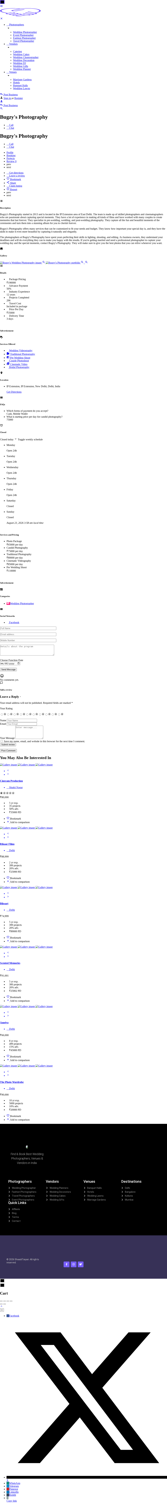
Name (3, 720)
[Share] (4, 1301)
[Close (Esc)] (1, 1301)
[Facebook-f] (66, 1264)
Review (11, 161)
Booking (11, 155)
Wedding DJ (19, 63)
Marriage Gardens (22, 79)
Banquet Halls (20, 85)
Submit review (8, 744)
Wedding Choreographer (25, 57)
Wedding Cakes (21, 54)
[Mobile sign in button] (1, 101)
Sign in (8, 98)
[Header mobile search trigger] (1, 109)
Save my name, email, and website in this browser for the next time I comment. (44, 741)
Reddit (12, 1495)
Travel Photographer (23, 41)
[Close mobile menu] (1, 19)
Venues (12, 72)
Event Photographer (23, 35)
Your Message (7, 738)
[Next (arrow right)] (4, 1304)
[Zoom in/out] (11, 1301)
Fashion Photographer (24, 38)
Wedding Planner (22, 69)
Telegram (14, 1486)
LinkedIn (14, 1492)
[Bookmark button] (8, 818)
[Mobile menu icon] (83, 6)
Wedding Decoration (23, 60)
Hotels (16, 82)
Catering (17, 51)
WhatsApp (14, 1483)
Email (3, 723)
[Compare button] (8, 822)
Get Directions (14, 391)
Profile (10, 152)
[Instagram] (73, 1264)
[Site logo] (20, 15)
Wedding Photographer (25, 32)
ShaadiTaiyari (22, 1259)
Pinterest (13, 1489)
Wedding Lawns (21, 88)
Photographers (16, 24)
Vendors (13, 44)
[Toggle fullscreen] (8, 1301)
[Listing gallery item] (23, 262)
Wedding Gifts (20, 66)
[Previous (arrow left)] (1, 1304)
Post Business (10, 94)
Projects (11, 158)
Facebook (14, 1315)
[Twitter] (81, 1264)
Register (18, 98)
